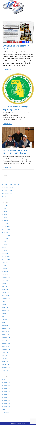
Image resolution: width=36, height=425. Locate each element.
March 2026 (5, 221)
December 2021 (6, 310)
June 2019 (4, 355)
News (3, 379)
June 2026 (4, 212)
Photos (3, 409)
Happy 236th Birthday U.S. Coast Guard (11, 184)
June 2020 (4, 340)
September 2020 (6, 337)
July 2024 (4, 265)
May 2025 (4, 247)
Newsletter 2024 (6, 400)
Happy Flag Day (6, 196)
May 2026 (4, 215)
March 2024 (5, 271)
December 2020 (6, 328)
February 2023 (5, 292)
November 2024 (6, 259)
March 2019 (5, 361)
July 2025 (4, 242)
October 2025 (5, 232)
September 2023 (6, 277)
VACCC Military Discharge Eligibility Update (15, 108)
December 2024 (6, 256)
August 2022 (5, 301)
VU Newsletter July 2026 (8, 187)
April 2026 (4, 217)
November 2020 (6, 331)
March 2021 (5, 322)
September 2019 (6, 349)
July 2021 (4, 313)
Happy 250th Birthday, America (9, 190)
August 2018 (5, 370)
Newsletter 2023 (6, 397)
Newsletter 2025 (6, 403)
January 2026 (5, 223)
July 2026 (4, 208)
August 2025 (5, 238)
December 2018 (6, 367)
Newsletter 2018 (6, 382)
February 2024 (5, 274)
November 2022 (6, 295)
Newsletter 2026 (6, 406)
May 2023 (4, 286)
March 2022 (5, 307)
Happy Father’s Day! (7, 193)
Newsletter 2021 (6, 391)
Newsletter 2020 (6, 388)
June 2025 (4, 244)
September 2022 (6, 298)
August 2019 (5, 352)
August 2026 (5, 206)
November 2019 (6, 346)
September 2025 (6, 235)
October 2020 (5, 334)
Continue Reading (7, 69)
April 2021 (4, 319)
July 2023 (4, 283)
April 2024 (4, 268)
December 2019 (6, 343)
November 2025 (6, 229)
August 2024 (5, 262)
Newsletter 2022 (6, 394)
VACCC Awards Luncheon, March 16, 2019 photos (16, 152)
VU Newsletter (5, 412)
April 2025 (4, 250)
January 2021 (5, 325)
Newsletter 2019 (6, 385)
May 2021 (4, 316)
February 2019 (5, 364)
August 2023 (5, 280)
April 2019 (4, 358)
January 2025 (5, 253)
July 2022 (4, 304)
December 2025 (6, 227)
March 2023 (5, 289)
